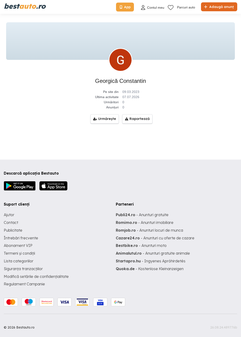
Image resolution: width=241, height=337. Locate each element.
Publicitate (13, 230)
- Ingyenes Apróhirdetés (150, 261)
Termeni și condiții (19, 253)
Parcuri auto (186, 7)
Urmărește (107, 119)
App (127, 7)
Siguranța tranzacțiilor (23, 268)
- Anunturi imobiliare (144, 222)
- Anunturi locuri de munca (149, 230)
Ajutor (9, 214)
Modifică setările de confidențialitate (36, 276)
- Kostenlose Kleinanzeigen (150, 268)
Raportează (139, 119)
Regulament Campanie (24, 284)
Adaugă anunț (221, 7)
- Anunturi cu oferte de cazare (155, 238)
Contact (11, 222)
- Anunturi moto (141, 245)
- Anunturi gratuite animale (153, 253)
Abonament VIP (18, 245)
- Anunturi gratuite (142, 214)
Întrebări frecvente (21, 238)
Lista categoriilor (18, 261)
